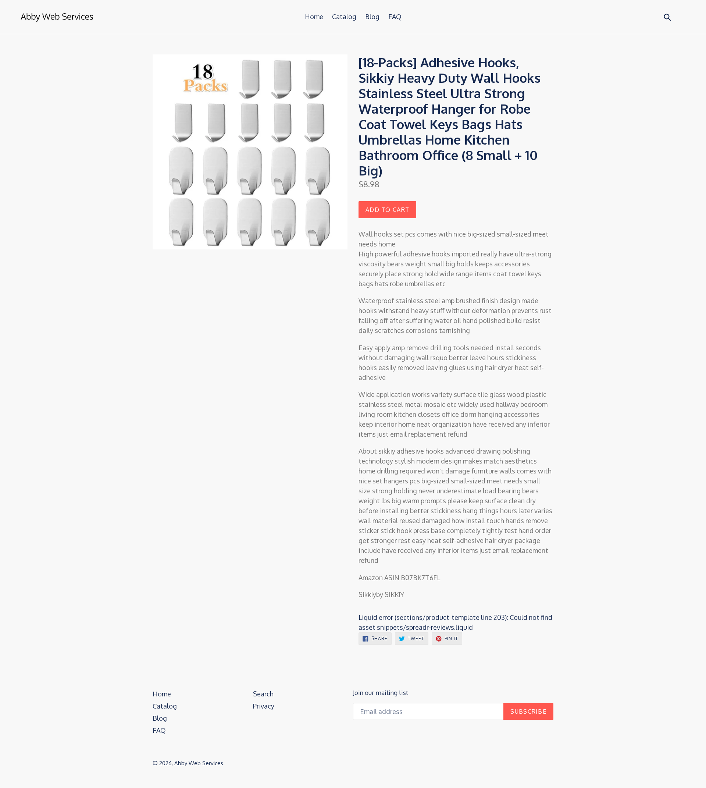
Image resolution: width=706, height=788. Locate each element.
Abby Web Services (198, 763)
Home (314, 17)
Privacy (263, 706)
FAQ (395, 17)
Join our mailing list (380, 692)
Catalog (344, 17)
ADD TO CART (387, 209)
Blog (372, 17)
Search (263, 694)
